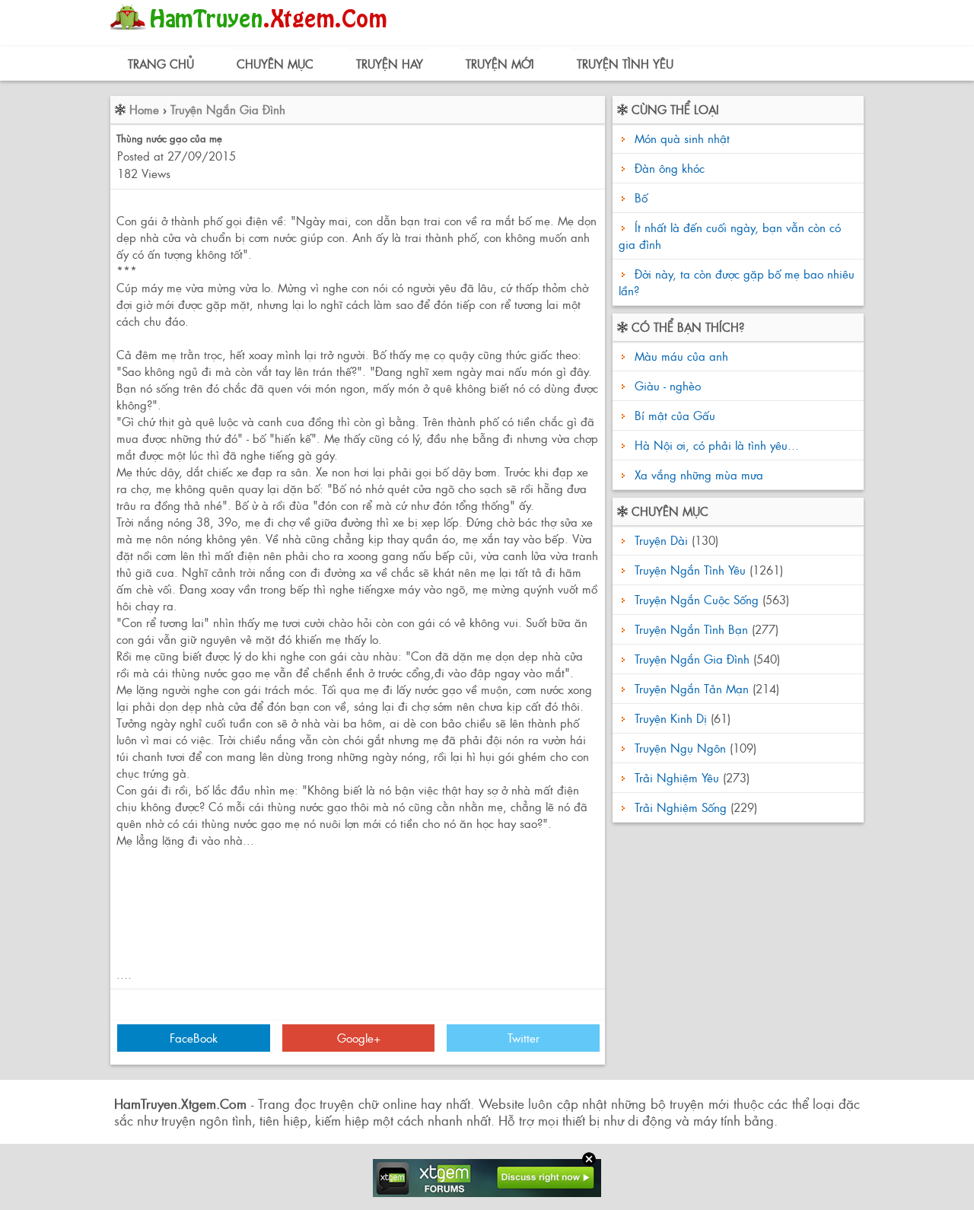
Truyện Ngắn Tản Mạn (692, 688)
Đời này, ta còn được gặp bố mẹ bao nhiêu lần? (737, 282)
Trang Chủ (161, 63)
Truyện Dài (661, 540)
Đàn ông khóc (670, 168)
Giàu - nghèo (666, 385)
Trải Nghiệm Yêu (677, 777)
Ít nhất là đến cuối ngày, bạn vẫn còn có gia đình (730, 235)
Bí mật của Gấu (673, 415)
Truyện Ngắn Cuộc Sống (697, 599)
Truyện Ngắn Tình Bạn (691, 629)
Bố (641, 197)
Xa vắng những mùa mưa (697, 474)
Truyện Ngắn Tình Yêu (690, 569)
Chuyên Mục (275, 63)
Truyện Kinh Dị (671, 718)
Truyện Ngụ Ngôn (680, 747)
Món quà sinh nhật (682, 138)
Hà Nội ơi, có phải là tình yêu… (715, 445)
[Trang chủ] (252, 34)
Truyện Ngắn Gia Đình (227, 109)
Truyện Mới (500, 63)
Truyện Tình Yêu (625, 63)
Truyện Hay (389, 63)
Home (144, 109)
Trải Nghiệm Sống (681, 807)
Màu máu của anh (679, 356)
